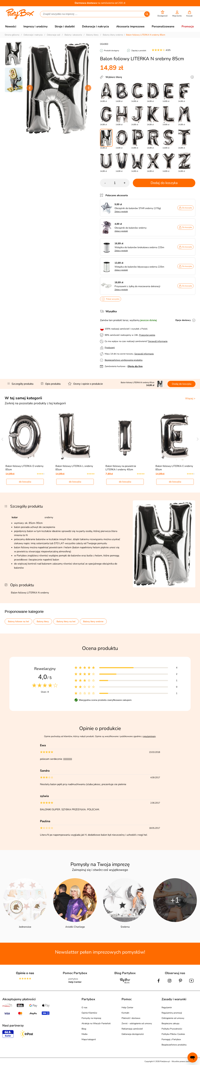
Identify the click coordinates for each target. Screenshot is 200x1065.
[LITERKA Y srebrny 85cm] (168, 161)
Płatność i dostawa (131, 1018)
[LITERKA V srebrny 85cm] (122, 161)
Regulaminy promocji (172, 1012)
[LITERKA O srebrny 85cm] (122, 138)
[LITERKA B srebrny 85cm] (122, 91)
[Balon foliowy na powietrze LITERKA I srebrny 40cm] (125, 436)
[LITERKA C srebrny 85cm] (137, 91)
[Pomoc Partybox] (75, 983)
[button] (163, 13)
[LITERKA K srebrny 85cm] (153, 114)
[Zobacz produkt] (107, 208)
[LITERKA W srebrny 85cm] (137, 161)
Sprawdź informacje (157, 341)
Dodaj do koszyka (164, 183)
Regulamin (167, 1007)
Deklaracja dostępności (133, 1034)
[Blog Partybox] (125, 983)
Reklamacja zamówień (132, 1028)
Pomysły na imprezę (91, 1018)
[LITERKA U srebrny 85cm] (106, 161)
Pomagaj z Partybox (171, 1039)
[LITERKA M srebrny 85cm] (184, 114)
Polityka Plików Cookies (173, 1034)
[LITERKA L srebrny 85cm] (168, 114)
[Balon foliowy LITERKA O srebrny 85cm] (25, 436)
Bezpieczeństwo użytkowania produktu (123, 360)
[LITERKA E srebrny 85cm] (168, 91)
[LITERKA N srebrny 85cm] (106, 138)
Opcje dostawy (183, 320)
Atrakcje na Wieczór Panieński (96, 1023)
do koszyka (25, 481)
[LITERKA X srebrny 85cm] (153, 161)
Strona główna (12, 34)
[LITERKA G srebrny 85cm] (106, 114)
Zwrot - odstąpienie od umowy (137, 1023)
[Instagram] (169, 983)
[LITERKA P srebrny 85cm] (137, 138)
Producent (110, 347)
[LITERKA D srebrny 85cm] (153, 91)
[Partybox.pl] (20, 18)
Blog (84, 1028)
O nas (84, 1007)
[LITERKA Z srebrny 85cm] (184, 161)
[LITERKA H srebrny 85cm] (122, 114)
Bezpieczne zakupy (170, 1023)
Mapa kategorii (89, 1039)
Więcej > (190, 398)
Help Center (127, 1007)
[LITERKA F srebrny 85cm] (184, 91)
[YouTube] (191, 983)
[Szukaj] (147, 14)
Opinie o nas (25, 973)
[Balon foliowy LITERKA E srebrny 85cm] (175, 436)
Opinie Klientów (89, 1012)
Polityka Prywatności (172, 1028)
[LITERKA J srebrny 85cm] (137, 114)
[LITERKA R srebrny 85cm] (153, 138)
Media (84, 1034)
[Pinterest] (180, 983)
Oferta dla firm (135, 366)
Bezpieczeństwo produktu (174, 1044)
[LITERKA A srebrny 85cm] (106, 91)
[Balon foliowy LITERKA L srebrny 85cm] (75, 436)
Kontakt (125, 1012)
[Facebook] (158, 983)
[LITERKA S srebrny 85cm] (168, 138)
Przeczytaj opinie (147, 335)
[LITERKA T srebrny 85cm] (184, 138)
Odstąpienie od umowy (173, 1018)
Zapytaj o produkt (138, 50)
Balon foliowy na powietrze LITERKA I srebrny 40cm (120, 467)
